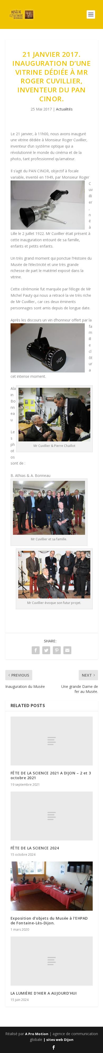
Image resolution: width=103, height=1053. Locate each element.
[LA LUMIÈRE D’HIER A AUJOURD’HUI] (52, 961)
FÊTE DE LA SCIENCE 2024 (35, 847)
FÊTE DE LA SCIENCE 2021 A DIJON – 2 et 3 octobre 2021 (51, 775)
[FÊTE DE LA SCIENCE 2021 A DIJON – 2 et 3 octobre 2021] (52, 741)
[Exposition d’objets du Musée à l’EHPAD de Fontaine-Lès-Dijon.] (52, 886)
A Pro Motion (36, 1033)
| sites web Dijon (58, 1039)
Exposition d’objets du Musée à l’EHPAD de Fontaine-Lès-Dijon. (49, 920)
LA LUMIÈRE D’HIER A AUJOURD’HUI (44, 993)
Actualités (64, 109)
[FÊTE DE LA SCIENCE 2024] (52, 816)
